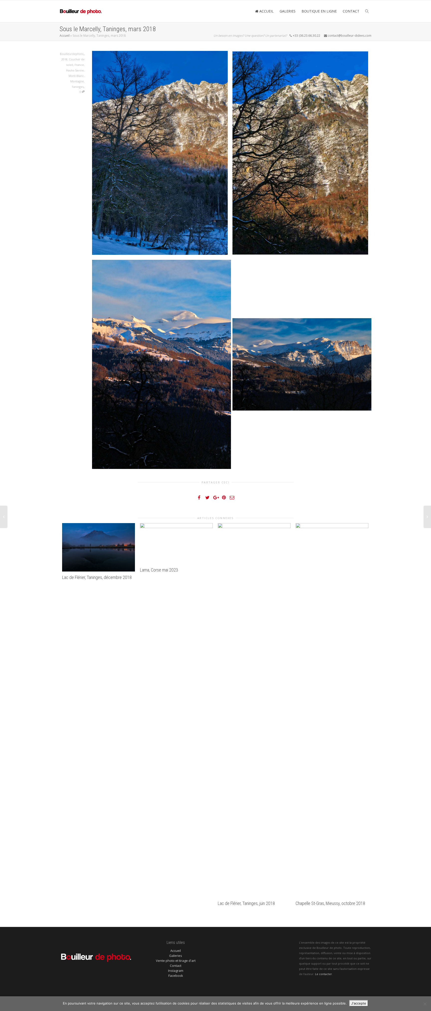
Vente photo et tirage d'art (176, 960)
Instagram (175, 970)
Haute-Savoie (75, 70)
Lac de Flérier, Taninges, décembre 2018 (97, 577)
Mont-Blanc (76, 76)
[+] (98, 547)
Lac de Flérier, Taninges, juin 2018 (246, 903)
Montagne (77, 81)
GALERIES (288, 11)
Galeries (175, 955)
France (79, 65)
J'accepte (358, 1003)
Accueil (65, 35)
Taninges (78, 87)
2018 (64, 59)
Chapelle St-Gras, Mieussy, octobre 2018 (330, 903)
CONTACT (351, 11)
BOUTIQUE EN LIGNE (319, 11)
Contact (175, 965)
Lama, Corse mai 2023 (159, 570)
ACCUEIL (266, 11)
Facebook (175, 975)
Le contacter (323, 974)
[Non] (424, 1003)
